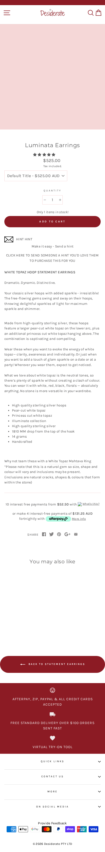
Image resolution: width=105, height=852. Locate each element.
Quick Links (52, 761)
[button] (44, 155)
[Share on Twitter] (51, 534)
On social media (52, 806)
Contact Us (52, 776)
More (52, 791)
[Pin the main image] (59, 534)
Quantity (52, 190)
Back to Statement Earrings (56, 664)
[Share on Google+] (67, 534)
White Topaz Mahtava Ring (69, 461)
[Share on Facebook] (44, 534)
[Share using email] (76, 534)
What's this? (91, 503)
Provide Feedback (52, 823)
